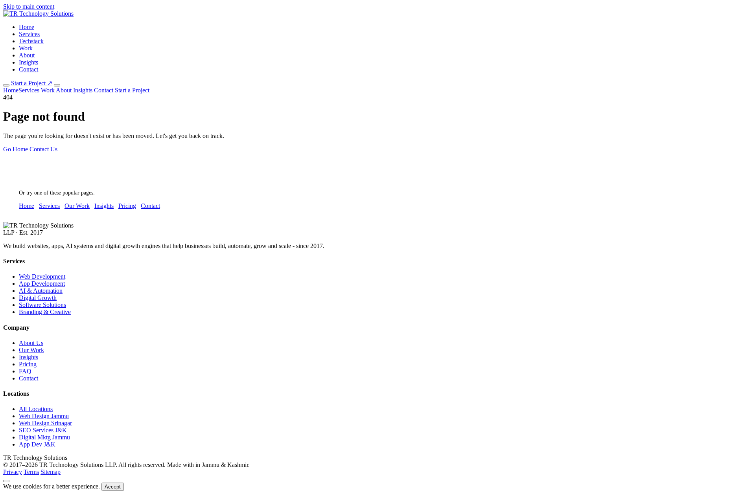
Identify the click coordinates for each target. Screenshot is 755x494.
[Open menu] (57, 85)
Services (29, 34)
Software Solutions (42, 304)
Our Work (77, 205)
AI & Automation (41, 290)
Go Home (15, 149)
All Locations (36, 409)
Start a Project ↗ (31, 83)
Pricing (127, 205)
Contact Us (43, 149)
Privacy (12, 471)
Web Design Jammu (44, 416)
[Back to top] (6, 481)
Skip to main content (28, 6)
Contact (28, 69)
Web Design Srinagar (45, 423)
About (27, 55)
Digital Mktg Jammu (44, 437)
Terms (31, 471)
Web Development (42, 276)
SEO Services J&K (43, 430)
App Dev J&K (37, 444)
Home (26, 27)
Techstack (31, 41)
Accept (113, 487)
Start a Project (132, 90)
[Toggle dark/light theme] (6, 85)
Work (26, 48)
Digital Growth (38, 297)
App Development (42, 283)
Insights (28, 62)
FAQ (25, 371)
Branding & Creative (45, 312)
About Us (31, 343)
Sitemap (51, 471)
